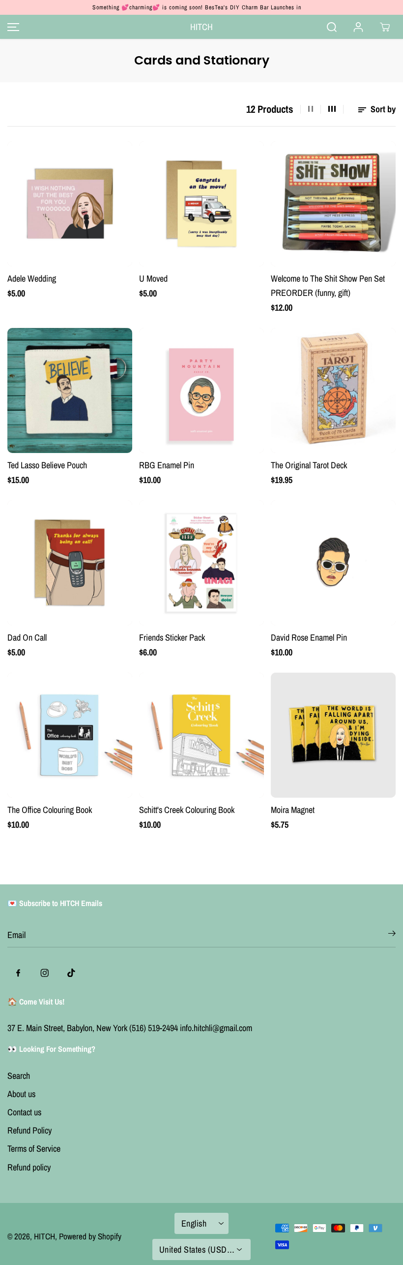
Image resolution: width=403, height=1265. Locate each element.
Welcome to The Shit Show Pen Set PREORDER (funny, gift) (328, 285)
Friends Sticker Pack (172, 637)
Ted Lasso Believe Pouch (47, 465)
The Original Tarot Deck (309, 465)
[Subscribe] (392, 935)
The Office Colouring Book (49, 810)
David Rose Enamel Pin (309, 637)
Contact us (24, 1112)
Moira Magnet (293, 810)
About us (21, 1094)
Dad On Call (27, 637)
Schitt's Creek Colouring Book (186, 810)
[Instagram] (45, 973)
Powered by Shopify (90, 1236)
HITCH (44, 1236)
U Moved (153, 278)
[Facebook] (18, 973)
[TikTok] (71, 973)
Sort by (382, 109)
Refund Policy (29, 1130)
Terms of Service (33, 1148)
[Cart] (385, 27)
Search (18, 1076)
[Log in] (358, 27)
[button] (11, 27)
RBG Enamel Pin (166, 465)
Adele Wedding (31, 278)
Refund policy (29, 1167)
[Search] (332, 27)
